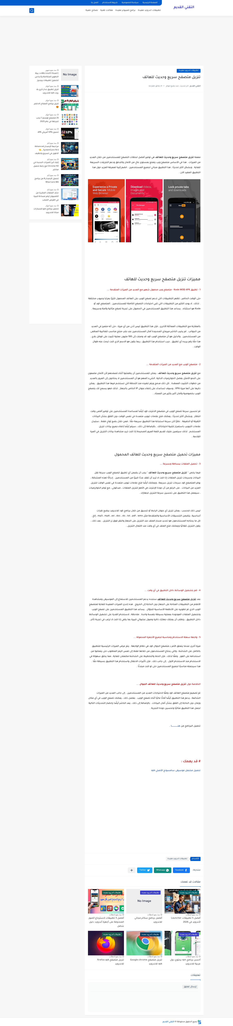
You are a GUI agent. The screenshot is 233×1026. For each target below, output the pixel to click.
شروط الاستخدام (110, 3)
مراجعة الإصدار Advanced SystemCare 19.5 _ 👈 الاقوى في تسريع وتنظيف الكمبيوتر (47, 151)
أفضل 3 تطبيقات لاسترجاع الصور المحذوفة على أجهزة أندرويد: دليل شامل (106, 922)
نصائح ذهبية (92, 10)
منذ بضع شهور (50, 70)
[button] (181, 870)
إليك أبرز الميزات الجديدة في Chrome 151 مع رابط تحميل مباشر (46, 166)
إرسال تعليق (190, 987)
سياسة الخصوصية (130, 3)
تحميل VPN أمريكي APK (48, 132)
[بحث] (31, 10)
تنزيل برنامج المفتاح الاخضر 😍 (46, 105)
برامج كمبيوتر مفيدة (125, 10)
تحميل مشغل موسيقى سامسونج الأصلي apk (176, 770)
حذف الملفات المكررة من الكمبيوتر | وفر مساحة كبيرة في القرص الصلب (46, 196)
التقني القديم (184, 8)
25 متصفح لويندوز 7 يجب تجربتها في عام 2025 (47, 120)
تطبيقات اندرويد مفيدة (149, 10)
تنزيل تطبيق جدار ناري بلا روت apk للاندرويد (47, 91)
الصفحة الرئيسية (150, 3)
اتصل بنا (94, 3)
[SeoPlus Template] (199, 1022)
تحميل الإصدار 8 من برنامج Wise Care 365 (47, 180)
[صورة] (69, 75)
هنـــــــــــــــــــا (175, 726)
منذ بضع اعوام (51, 86)
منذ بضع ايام (51, 143)
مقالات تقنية (106, 10)
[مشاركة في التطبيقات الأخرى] (132, 870)
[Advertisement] (116, 41)
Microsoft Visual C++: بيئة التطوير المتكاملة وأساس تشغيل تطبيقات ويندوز (47, 77)
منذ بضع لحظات (192, 915)
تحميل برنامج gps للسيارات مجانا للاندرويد (46, 211)
